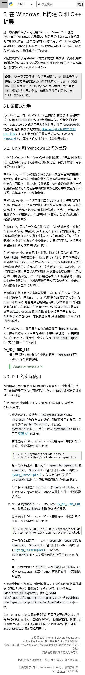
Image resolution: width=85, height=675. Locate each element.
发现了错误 (71, 667)
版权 (36, 637)
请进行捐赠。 (72, 660)
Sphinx (61, 671)
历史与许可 (69, 652)
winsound (9, 138)
